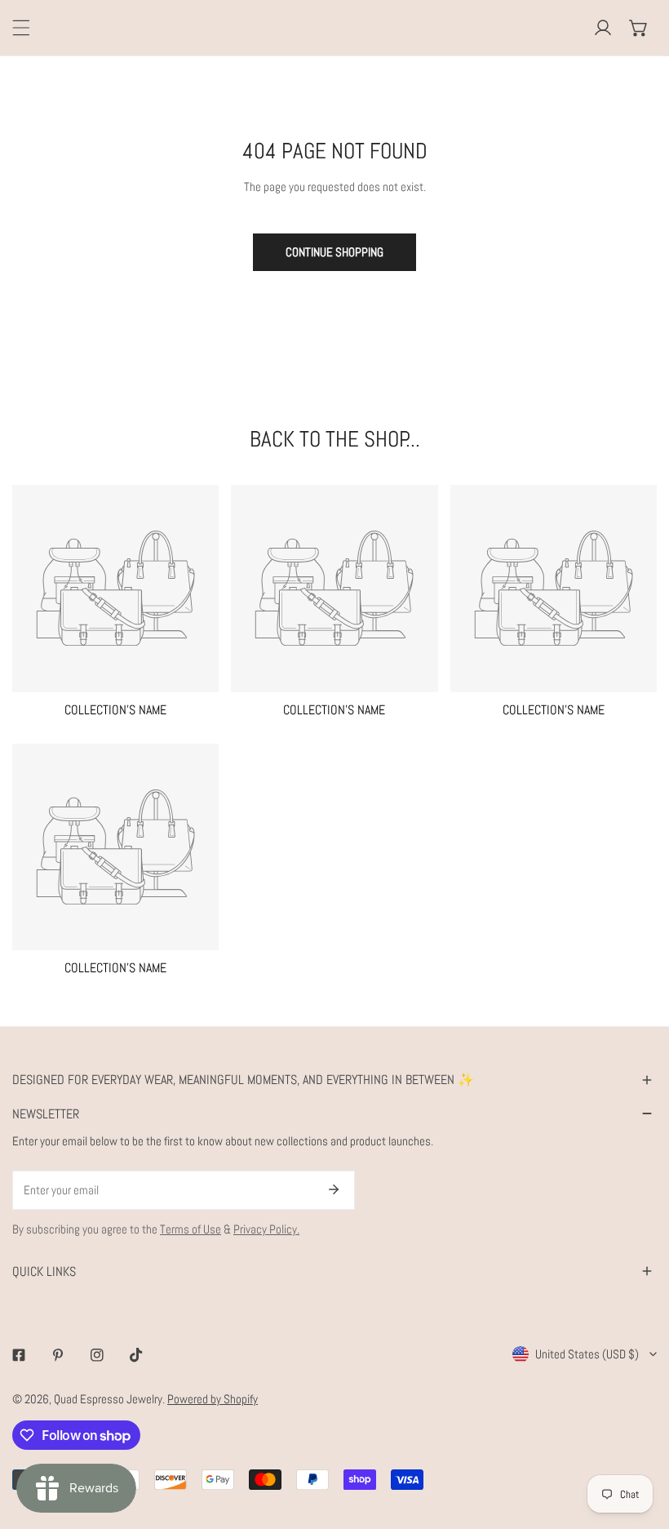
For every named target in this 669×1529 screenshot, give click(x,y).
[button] (639, 28)
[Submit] (333, 1189)
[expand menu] (21, 28)
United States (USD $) (587, 1354)
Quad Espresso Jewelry (108, 1399)
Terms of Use (190, 1229)
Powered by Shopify (212, 1399)
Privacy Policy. (266, 1229)
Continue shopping (334, 252)
